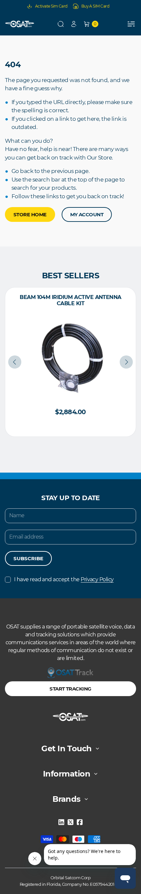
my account (87, 214)
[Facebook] (79, 822)
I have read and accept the (63, 579)
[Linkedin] (61, 822)
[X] (70, 822)
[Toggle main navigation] (131, 24)
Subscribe (28, 558)
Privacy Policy (97, 579)
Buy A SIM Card (95, 6)
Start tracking (70, 689)
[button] (60, 24)
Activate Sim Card (51, 6)
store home (30, 214)
